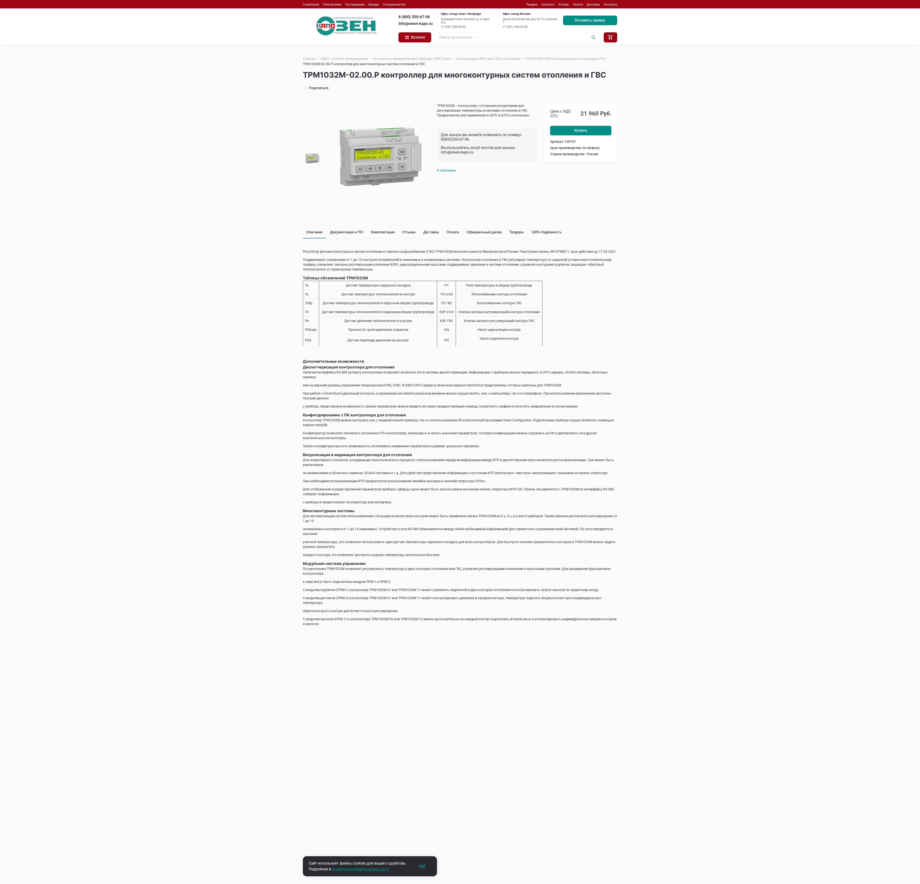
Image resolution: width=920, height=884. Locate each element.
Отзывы (563, 4)
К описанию (446, 170)
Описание (314, 232)
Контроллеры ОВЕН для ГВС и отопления (488, 59)
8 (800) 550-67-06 (414, 17)
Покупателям (332, 4)
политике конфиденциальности (360, 869)
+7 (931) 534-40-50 (453, 27)
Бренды (373, 4)
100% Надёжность (546, 232)
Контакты (610, 4)
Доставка (593, 4)
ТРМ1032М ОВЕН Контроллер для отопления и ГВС (565, 59)
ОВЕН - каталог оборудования (344, 59)
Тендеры (532, 4)
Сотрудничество (394, 4)
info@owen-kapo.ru (415, 23)
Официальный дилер (484, 232)
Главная (309, 59)
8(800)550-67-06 (455, 139)
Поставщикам (355, 4)
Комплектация (383, 232)
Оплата (578, 4)
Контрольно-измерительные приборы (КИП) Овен (412, 59)
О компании (311, 4)
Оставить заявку (590, 20)
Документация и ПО (346, 232)
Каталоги (547, 4)
